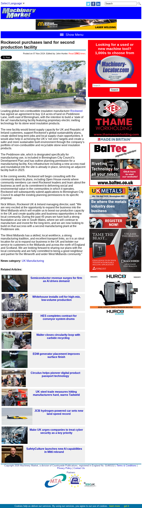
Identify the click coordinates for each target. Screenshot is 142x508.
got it (126, 506)
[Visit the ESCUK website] (90, 487)
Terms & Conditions (126, 465)
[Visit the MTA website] (56, 487)
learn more (114, 506)
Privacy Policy (64, 468)
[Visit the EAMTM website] (75, 487)
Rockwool (76, 110)
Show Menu (74, 34)
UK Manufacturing (33, 260)
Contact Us (79, 468)
